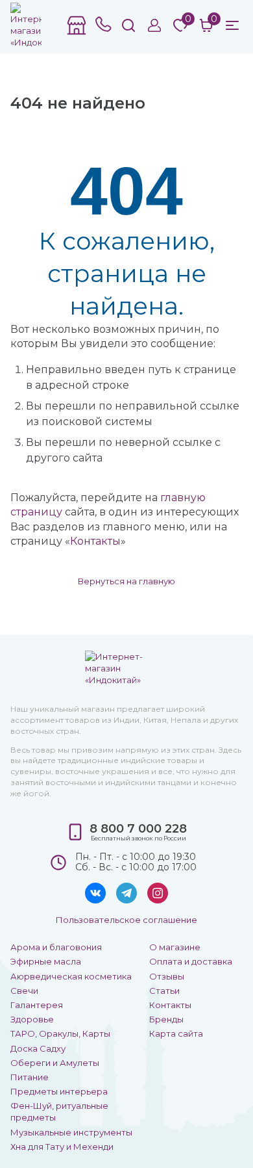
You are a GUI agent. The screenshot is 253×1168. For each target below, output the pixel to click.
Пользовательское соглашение (126, 920)
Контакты (95, 541)
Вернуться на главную (126, 581)
